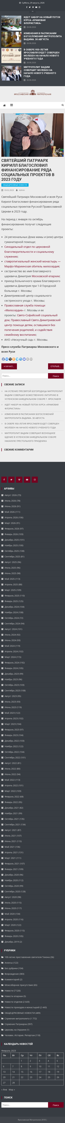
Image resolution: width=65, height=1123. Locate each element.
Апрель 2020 (11, 919)
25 (49, 1077)
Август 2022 (11, 763)
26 (58, 1077)
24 (40, 1077)
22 (22, 1077)
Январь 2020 (11, 936)
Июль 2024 (10, 634)
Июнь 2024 (10, 640)
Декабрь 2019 (12, 941)
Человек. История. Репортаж (20, 1035)
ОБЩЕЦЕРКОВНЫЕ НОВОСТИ (15, 185)
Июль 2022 (10, 768)
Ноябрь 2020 (11, 880)
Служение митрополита (17, 1018)
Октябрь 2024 (12, 617)
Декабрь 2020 (12, 874)
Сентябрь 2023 (12, 690)
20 (4, 1077)
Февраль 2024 (12, 662)
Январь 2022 (11, 802)
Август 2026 (11, 495)
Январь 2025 (11, 601)
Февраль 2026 (12, 528)
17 (40, 1071)
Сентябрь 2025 (12, 556)
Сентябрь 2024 (12, 623)
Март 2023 (10, 724)
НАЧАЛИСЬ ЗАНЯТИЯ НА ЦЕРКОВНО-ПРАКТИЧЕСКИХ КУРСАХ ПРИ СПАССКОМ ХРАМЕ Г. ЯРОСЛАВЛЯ (11, 366)
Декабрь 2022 (12, 740)
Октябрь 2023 (12, 684)
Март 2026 (10, 523)
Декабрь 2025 (12, 539)
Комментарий (12, 979)
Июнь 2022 (10, 774)
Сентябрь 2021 (12, 824)
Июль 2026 (10, 500)
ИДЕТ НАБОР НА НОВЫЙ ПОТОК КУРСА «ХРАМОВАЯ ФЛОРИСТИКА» (42, 20)
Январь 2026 (11, 534)
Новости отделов (13, 1001)
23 (31, 1077)
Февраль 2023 (12, 729)
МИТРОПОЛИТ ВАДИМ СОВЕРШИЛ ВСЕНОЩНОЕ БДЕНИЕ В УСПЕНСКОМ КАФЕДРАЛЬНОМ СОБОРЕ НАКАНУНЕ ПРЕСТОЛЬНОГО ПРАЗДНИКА (30, 437)
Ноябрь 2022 (11, 746)
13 (4, 1071)
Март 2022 (10, 791)
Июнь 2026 (10, 506)
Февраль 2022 (12, 796)
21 (13, 1077)
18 (49, 1071)
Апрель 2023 (11, 718)
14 (13, 1071)
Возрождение (12, 973)
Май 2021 (10, 846)
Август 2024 (11, 629)
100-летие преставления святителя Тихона (27, 957)
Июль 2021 (10, 835)
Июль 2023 (10, 701)
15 (22, 1071)
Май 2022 (10, 779)
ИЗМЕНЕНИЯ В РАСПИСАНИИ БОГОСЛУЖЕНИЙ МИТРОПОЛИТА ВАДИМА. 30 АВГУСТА (43, 36)
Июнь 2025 (10, 573)
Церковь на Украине (15, 1029)
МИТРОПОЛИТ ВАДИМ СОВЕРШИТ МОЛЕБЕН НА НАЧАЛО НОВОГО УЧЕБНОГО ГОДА (40, 72)
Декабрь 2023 (12, 673)
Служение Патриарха (16, 1024)
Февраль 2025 (12, 595)
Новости (9, 990)
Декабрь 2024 (12, 606)
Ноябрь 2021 (11, 813)
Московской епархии (46, 276)
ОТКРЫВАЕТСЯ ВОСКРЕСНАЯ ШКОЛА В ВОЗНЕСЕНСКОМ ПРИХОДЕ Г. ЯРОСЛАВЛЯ (57, 366)
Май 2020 (10, 913)
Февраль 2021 (12, 863)
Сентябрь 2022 (12, 757)
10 (40, 1066)
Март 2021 (10, 858)
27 (4, 1082)
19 (58, 1071)
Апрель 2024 (11, 651)
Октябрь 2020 (12, 885)
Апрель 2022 (11, 785)
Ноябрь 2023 (11, 679)
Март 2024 (10, 657)
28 (13, 1082)
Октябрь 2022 (12, 751)
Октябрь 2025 (12, 551)
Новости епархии (14, 996)
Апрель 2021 (11, 852)
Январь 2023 (11, 735)
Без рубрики (11, 968)
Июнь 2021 (10, 841)
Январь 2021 (11, 869)
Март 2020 (10, 925)
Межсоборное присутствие (19, 985)
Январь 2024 (11, 668)
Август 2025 (11, 562)
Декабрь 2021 (12, 807)
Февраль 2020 (12, 930)
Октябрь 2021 (12, 818)
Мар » (12, 1089)
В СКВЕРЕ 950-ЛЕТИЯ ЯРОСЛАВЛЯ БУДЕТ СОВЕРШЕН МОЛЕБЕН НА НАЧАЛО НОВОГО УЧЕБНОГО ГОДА (41, 54)
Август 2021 (11, 830)
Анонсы (9, 962)
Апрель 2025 (11, 584)
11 (49, 1066)
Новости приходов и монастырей (22, 1007)
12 (58, 1066)
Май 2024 (10, 645)
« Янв (4, 1089)
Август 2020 (11, 897)
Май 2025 (10, 578)
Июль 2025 (10, 567)
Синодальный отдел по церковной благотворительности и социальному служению (29, 251)
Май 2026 (10, 511)
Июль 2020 (10, 902)
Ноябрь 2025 (11, 545)
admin (22, 190)
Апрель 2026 (11, 517)
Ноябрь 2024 (11, 612)
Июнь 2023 (10, 707)
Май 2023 (10, 712)
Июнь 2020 (10, 908)
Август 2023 (11, 696)
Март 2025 (10, 590)
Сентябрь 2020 (12, 891)
